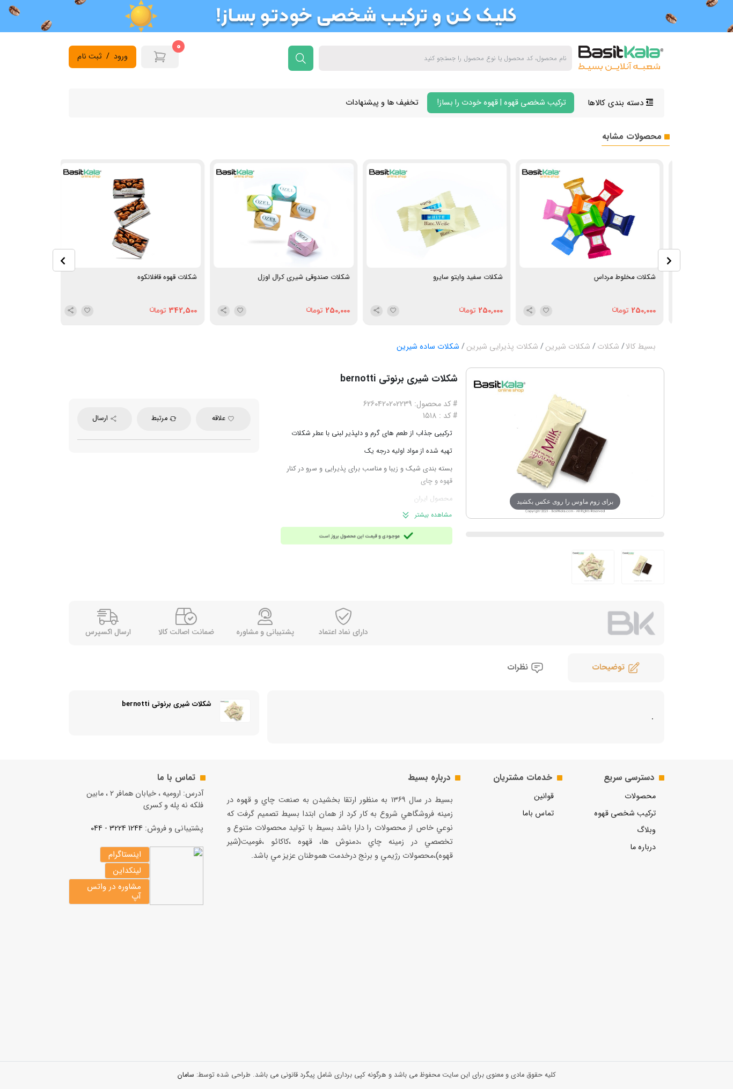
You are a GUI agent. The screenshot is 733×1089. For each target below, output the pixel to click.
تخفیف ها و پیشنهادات (382, 103)
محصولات (640, 796)
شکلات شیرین (567, 347)
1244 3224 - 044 (117, 828)
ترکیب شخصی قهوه (625, 813)
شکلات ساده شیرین (428, 347)
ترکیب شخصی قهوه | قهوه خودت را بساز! (500, 103)
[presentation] (64, 260)
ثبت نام (89, 57)
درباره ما (643, 847)
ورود (121, 57)
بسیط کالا (641, 347)
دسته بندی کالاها (617, 103)
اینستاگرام (124, 854)
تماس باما (538, 813)
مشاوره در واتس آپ (114, 891)
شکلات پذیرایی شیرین (502, 347)
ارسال (101, 418)
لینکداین (127, 870)
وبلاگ (646, 830)
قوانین (544, 796)
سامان (186, 1075)
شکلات (608, 347)
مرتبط (160, 418)
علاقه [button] (220, 418)
